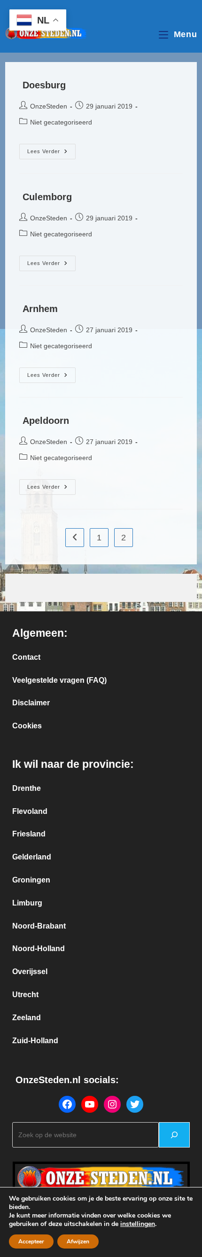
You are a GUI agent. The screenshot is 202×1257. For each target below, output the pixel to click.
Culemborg (47, 197)
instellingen (137, 1224)
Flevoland (29, 811)
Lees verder (51, 152)
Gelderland (31, 857)
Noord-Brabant (39, 926)
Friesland (29, 834)
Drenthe (26, 788)
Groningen (31, 880)
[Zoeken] (174, 1135)
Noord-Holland (38, 949)
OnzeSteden (48, 106)
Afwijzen (78, 1241)
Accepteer (31, 1241)
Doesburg (44, 85)
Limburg (27, 903)
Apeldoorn (46, 420)
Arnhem (40, 309)
